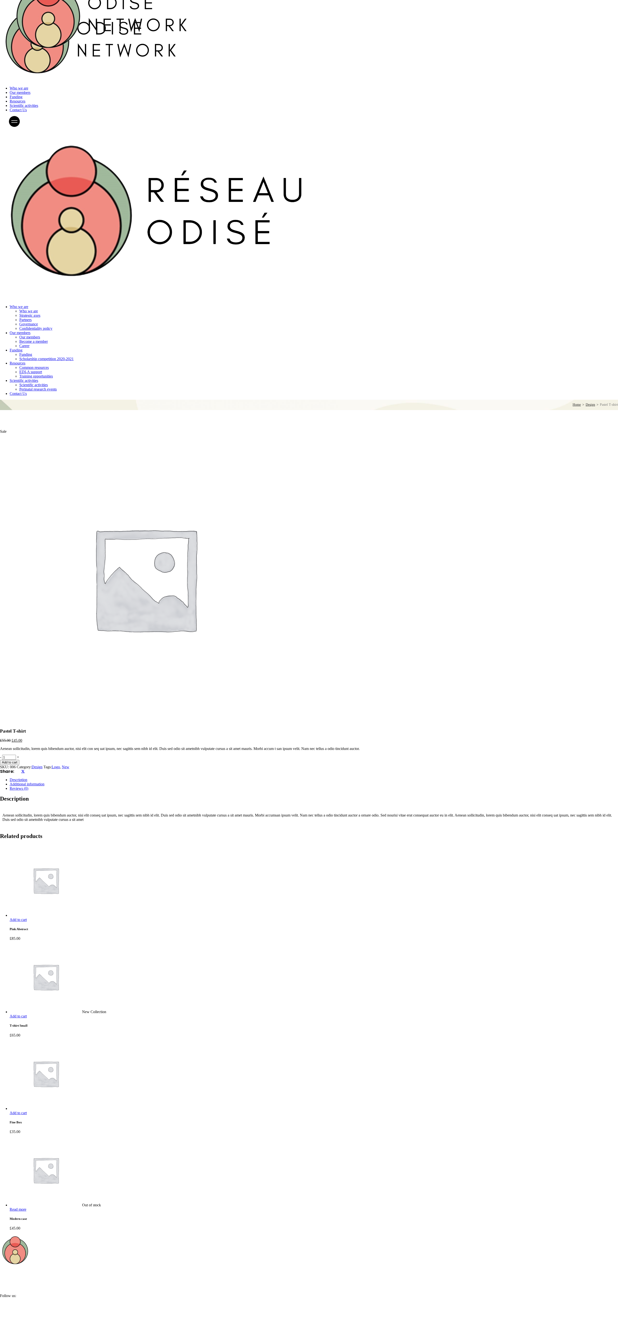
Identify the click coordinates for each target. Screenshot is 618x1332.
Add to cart (9, 762)
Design (37, 767)
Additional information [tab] (27, 784)
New (65, 767)
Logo (56, 767)
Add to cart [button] (18, 920)
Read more (18, 1209)
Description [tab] (18, 780)
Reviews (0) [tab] (19, 788)
